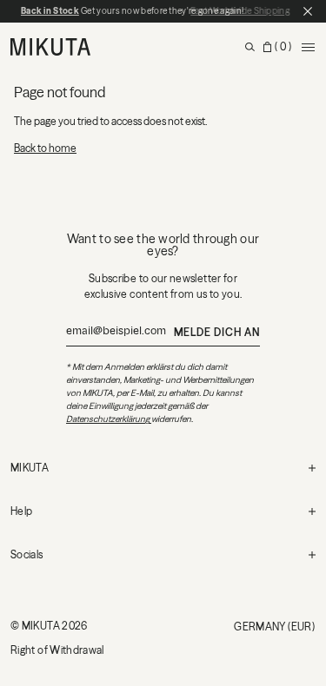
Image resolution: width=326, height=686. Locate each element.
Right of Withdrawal (57, 649)
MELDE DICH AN (217, 332)
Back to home (45, 148)
